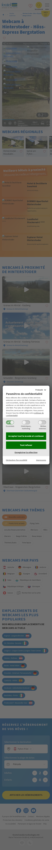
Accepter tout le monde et (26, 436)
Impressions (41, 460)
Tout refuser (26, 445)
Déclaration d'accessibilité (16, 460)
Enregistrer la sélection (26, 452)
